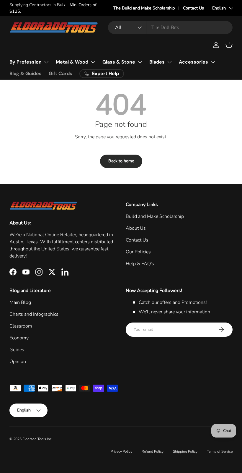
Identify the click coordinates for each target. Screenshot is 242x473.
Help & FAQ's (140, 263)
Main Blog (20, 302)
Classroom (20, 326)
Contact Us (193, 8)
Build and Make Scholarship (155, 216)
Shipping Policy (185, 451)
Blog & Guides (25, 73)
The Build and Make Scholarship (144, 8)
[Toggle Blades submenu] (169, 62)
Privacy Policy (121, 451)
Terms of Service (220, 451)
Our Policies (138, 252)
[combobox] (170, 27)
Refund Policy (152, 451)
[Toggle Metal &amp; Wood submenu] (93, 62)
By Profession (25, 62)
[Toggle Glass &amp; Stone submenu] (139, 62)
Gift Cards (60, 73)
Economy (19, 338)
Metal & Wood (72, 62)
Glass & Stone (118, 62)
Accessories (193, 62)
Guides (16, 349)
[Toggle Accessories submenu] (212, 62)
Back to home (121, 161)
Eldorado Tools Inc (37, 439)
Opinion (17, 361)
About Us (136, 228)
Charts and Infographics (33, 314)
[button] (229, 44)
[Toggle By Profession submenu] (46, 62)
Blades (157, 62)
